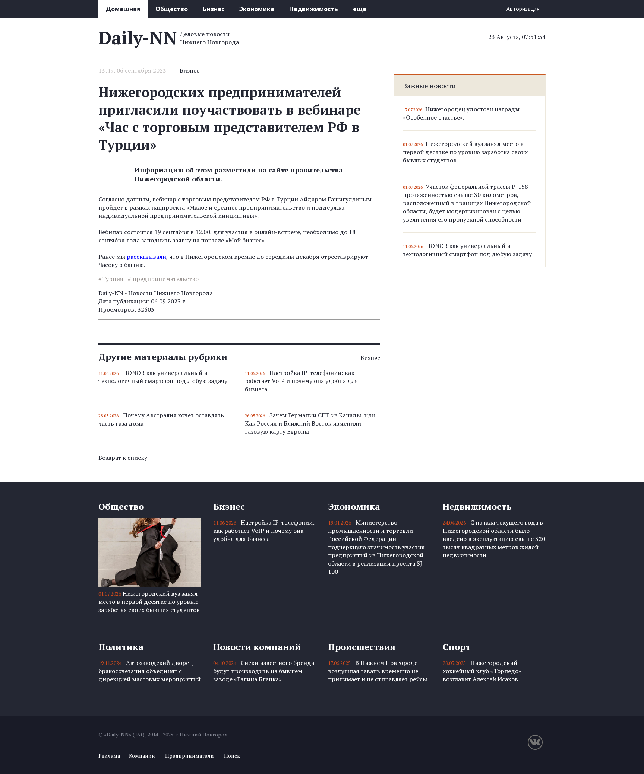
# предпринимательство (163, 279)
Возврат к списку (122, 457)
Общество (171, 9)
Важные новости (429, 85)
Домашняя (123, 9)
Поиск (232, 755)
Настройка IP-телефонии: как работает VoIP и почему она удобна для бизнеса (301, 381)
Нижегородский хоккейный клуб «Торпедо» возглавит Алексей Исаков (482, 671)
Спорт (457, 647)
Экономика (256, 9)
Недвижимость (313, 9)
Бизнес (213, 9)
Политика (120, 647)
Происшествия (361, 647)
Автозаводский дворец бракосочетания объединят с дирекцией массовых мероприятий (149, 671)
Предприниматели (189, 755)
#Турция (110, 279)
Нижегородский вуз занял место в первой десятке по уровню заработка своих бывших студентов (465, 152)
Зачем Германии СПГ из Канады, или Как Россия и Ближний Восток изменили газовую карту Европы (310, 423)
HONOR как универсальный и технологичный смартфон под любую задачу (162, 377)
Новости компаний (257, 647)
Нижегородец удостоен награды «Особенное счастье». (461, 113)
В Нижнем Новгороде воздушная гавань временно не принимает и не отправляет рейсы (377, 671)
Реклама (109, 755)
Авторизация (523, 8)
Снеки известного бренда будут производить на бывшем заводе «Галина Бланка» (263, 671)
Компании (142, 755)
